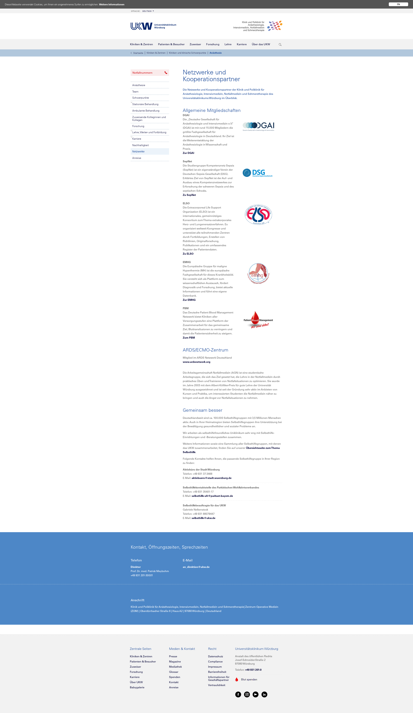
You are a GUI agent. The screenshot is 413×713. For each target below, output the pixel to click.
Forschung (138, 126)
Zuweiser (135, 666)
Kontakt (173, 682)
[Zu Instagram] (247, 694)
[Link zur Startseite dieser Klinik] (257, 26)
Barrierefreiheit (217, 671)
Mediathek (175, 666)
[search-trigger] (280, 44)
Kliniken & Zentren (156, 52)
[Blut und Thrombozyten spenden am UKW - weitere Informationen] (246, 679)
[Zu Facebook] (238, 694)
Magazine (175, 661)
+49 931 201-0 (253, 669)
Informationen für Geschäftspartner (218, 678)
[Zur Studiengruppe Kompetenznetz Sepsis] (258, 172)
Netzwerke (138, 151)
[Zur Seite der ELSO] (258, 214)
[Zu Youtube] (255, 694)
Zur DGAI (188, 153)
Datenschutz (215, 656)
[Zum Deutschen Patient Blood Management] (258, 319)
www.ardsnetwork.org (196, 361)
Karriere (136, 138)
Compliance (215, 661)
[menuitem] (142, 11)
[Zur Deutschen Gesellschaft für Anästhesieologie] (258, 126)
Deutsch (141, 11)
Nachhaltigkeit (140, 145)
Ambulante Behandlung (145, 110)
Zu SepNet (189, 194)
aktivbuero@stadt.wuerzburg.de (212, 478)
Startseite (138, 53)
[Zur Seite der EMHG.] (258, 273)
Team (135, 91)
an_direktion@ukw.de (196, 566)
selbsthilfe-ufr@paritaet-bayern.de (212, 495)
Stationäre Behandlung (145, 104)
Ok (398, 4)
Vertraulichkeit (216, 685)
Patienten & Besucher (143, 661)
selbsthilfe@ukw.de (203, 518)
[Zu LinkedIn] (264, 694)
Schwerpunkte (140, 97)
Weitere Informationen (111, 4)
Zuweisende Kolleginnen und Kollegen (149, 118)
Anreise (136, 158)
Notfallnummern (142, 72)
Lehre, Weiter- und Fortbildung (149, 132)
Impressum (215, 666)
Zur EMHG (189, 299)
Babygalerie (137, 687)
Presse (173, 656)
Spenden (174, 677)
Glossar (173, 671)
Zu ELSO (188, 253)
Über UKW (136, 682)
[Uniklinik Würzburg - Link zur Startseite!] (153, 26)
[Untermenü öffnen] (131, 102)
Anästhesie (216, 52)
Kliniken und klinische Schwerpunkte (187, 52)
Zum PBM (189, 337)
